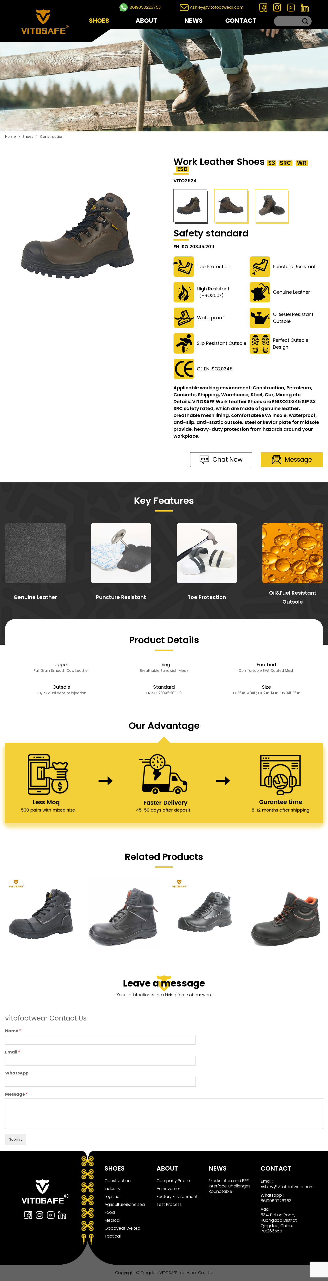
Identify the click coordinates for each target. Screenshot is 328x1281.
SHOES (99, 20)
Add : (265, 1209)
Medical (112, 1220)
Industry (112, 1189)
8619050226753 (145, 7)
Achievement (170, 1189)
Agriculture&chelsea (125, 1204)
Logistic (112, 1196)
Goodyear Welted (122, 1228)
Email (12, 1052)
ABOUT (146, 20)
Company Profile (173, 1181)
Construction (52, 136)
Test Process (169, 1204)
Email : (267, 1181)
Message (16, 1094)
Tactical (113, 1236)
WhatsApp (16, 1073)
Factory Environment (177, 1196)
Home (10, 136)
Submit (15, 1139)
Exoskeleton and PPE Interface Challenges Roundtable (229, 1186)
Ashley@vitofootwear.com (216, 7)
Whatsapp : (272, 1195)
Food (110, 1212)
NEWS (193, 20)
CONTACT (240, 20)
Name (13, 1031)
